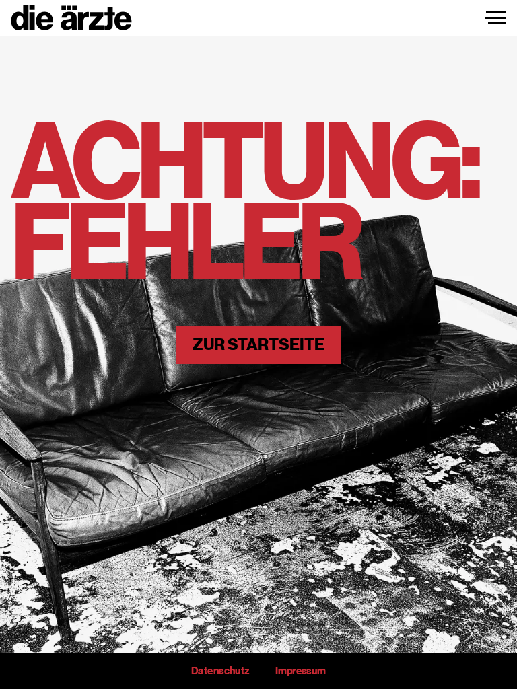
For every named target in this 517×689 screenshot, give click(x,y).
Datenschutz (220, 670)
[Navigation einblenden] (495, 18)
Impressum (300, 670)
